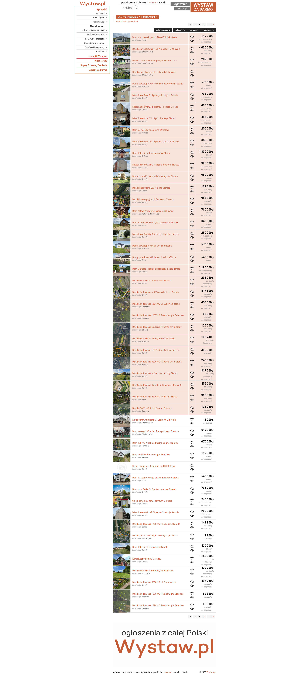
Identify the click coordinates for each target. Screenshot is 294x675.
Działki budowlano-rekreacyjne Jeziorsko (153, 570)
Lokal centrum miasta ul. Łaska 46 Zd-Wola (154, 419)
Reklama (167, 672)
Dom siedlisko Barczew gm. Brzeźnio (151, 454)
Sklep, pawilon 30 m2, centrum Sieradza (152, 500)
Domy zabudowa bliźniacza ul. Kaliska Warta (154, 257)
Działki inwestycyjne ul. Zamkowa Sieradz (153, 199)
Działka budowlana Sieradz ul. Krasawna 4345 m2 (156, 385)
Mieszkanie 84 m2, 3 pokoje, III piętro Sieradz (155, 95)
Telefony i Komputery (94, 47)
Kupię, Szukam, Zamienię (94, 65)
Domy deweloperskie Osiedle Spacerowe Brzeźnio (157, 83)
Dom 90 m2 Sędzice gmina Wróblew (150, 130)
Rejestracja (182, 8)
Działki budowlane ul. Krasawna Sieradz (151, 280)
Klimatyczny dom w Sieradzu (146, 558)
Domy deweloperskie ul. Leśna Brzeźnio (152, 245)
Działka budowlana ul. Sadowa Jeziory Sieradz (155, 373)
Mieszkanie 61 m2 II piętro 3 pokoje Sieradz (154, 118)
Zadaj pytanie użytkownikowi (127, 22)
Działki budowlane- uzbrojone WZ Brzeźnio (153, 338)
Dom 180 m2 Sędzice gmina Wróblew (151, 153)
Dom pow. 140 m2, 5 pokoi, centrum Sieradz (154, 489)
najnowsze (180, 30)
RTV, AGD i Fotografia (94, 39)
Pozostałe (99, 51)
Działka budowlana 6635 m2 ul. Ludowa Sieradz (156, 303)
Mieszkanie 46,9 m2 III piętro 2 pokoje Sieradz (155, 141)
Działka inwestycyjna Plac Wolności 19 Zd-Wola (156, 49)
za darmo (203, 6)
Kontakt (176, 672)
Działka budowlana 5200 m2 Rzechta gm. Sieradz (157, 361)
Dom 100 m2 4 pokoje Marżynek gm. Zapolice (155, 443)
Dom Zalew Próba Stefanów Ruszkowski (152, 211)
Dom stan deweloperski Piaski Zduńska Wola (154, 37)
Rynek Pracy (100, 60)
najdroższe (209, 30)
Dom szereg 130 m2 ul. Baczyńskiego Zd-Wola (155, 431)
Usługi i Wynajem (98, 56)
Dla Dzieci (100, 13)
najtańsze (194, 30)
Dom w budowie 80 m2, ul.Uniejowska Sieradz (155, 222)
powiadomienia (128, 2)
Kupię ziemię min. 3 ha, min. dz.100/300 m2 (153, 466)
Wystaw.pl (211, 672)
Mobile (185, 672)
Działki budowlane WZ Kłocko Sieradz (151, 187)
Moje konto (127, 672)
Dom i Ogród (98, 17)
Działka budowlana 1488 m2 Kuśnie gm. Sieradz (156, 524)
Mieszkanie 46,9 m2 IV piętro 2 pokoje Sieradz (155, 512)
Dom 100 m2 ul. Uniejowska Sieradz (150, 547)
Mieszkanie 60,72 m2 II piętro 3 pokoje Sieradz (155, 164)
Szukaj (136, 7)
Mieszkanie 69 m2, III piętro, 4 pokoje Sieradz (155, 106)
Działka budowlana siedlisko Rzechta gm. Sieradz (157, 327)
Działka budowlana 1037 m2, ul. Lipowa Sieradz (155, 350)
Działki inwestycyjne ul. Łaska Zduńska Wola (154, 72)
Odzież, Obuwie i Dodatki (93, 30)
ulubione (142, 2)
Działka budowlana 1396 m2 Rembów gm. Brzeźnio (158, 593)
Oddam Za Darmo (98, 70)
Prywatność (156, 672)
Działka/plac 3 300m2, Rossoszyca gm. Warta (155, 535)
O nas (136, 672)
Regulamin (145, 672)
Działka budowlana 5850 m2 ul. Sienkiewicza (154, 582)
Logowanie (180, 4)
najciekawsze (162, 30)
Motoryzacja (98, 22)
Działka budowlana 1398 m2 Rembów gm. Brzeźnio (158, 605)
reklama (152, 2)
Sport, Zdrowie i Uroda (94, 43)
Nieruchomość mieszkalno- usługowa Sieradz (155, 176)
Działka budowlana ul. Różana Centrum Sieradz (155, 292)
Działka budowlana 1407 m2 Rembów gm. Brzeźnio (158, 315)
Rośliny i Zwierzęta (95, 34)
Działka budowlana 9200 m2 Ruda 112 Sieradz (155, 396)
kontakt (162, 2)
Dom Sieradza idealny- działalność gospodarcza (156, 268)
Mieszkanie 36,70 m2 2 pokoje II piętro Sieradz (155, 234)
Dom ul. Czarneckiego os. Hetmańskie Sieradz (155, 477)
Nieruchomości (97, 26)
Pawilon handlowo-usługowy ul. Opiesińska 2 (154, 60)
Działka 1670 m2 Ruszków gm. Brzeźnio (152, 408)
